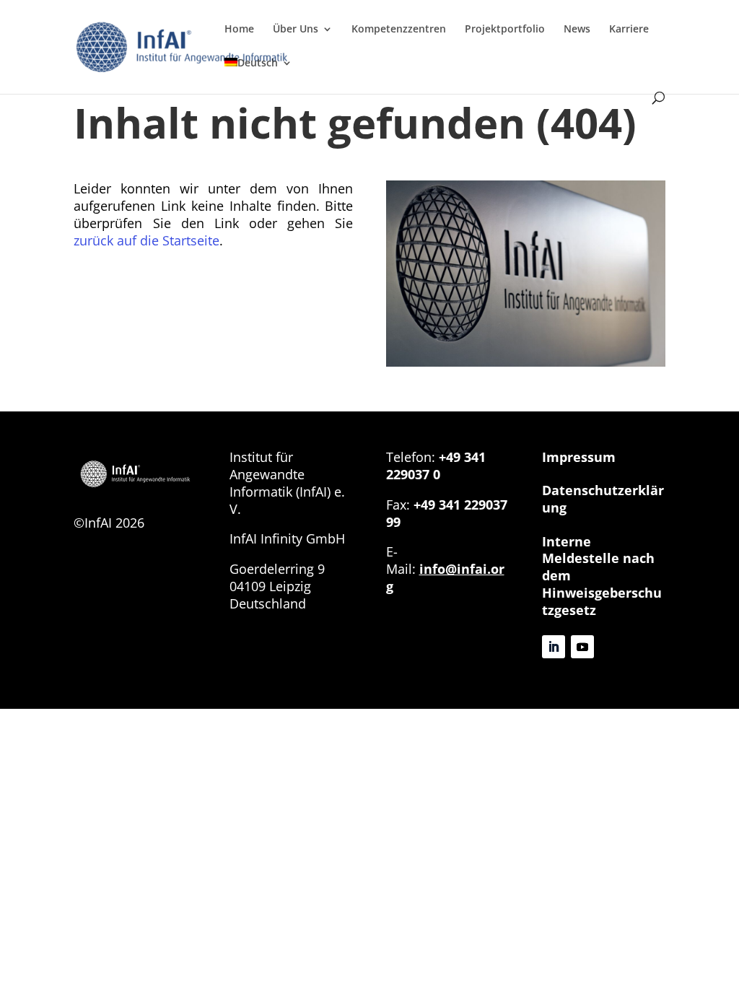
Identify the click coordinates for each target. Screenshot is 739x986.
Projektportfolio (505, 29)
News (577, 29)
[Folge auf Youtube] (582, 646)
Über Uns (295, 29)
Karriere (629, 29)
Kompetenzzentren (398, 29)
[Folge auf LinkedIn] (553, 646)
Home (239, 29)
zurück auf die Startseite (146, 240)
